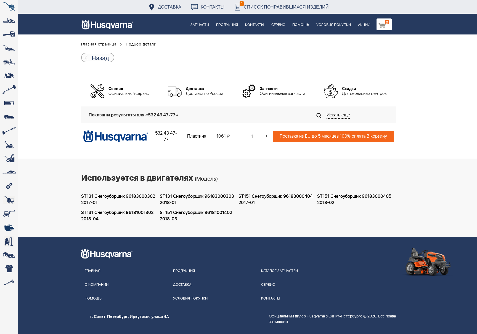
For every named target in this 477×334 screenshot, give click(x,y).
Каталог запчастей (279, 271)
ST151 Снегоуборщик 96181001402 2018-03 (196, 215)
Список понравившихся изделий (285, 5)
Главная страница (99, 44)
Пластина (196, 136)
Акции (364, 25)
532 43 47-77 (166, 136)
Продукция (227, 25)
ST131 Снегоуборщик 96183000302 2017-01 (118, 199)
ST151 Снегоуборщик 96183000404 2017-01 (276, 199)
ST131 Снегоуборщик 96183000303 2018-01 (197, 199)
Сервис (278, 25)
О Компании (96, 284)
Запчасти (199, 25)
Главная (92, 271)
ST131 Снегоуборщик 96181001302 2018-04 (117, 215)
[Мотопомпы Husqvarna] (9, 227)
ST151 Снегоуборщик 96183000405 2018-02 (354, 199)
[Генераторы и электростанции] (9, 200)
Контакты (212, 7)
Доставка (169, 7)
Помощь (300, 25)
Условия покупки (333, 25)
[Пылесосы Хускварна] (9, 241)
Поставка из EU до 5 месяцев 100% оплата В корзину (333, 136)
